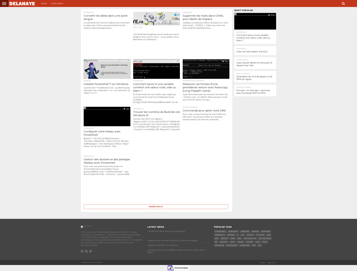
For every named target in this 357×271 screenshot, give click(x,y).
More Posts (156, 207)
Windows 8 (220, 235)
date (265, 242)
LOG (259, 245)
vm (216, 242)
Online (240, 242)
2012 (242, 235)
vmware (255, 231)
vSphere (231, 235)
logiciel (249, 242)
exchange (266, 231)
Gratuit (224, 238)
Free (233, 238)
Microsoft (233, 231)
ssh (253, 245)
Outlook (260, 235)
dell (239, 238)
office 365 (219, 245)
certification (250, 238)
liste (258, 242)
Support (224, 242)
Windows (245, 231)
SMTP (232, 242)
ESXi (216, 238)
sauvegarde (231, 245)
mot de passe (265, 238)
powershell (220, 231)
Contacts (272, 263)
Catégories (57, 3)
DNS (268, 235)
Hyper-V (250, 235)
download (245, 245)
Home (44, 3)
